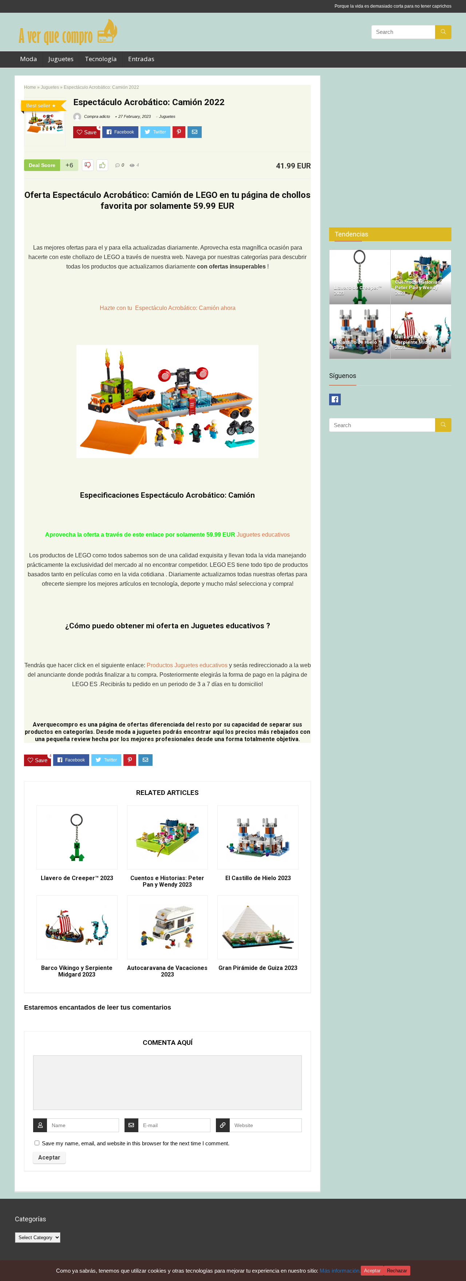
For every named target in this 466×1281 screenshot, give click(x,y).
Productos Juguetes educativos (188, 665)
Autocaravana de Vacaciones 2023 (167, 971)
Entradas (141, 59)
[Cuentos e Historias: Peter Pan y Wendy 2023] (421, 253)
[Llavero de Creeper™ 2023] (359, 253)
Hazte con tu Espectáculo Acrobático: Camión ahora (168, 308)
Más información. (340, 1271)
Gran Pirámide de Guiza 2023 (257, 968)
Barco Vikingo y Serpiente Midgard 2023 (76, 971)
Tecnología (101, 59)
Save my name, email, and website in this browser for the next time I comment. (135, 1143)
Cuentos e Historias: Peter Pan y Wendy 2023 (167, 881)
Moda (28, 59)
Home (30, 87)
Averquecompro (55, 724)
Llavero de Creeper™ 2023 (77, 878)
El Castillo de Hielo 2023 (258, 878)
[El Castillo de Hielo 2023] (359, 308)
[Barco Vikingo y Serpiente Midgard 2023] (421, 308)
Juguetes (61, 59)
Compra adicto (96, 116)
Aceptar (372, 1270)
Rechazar (397, 1270)
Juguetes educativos (263, 535)
